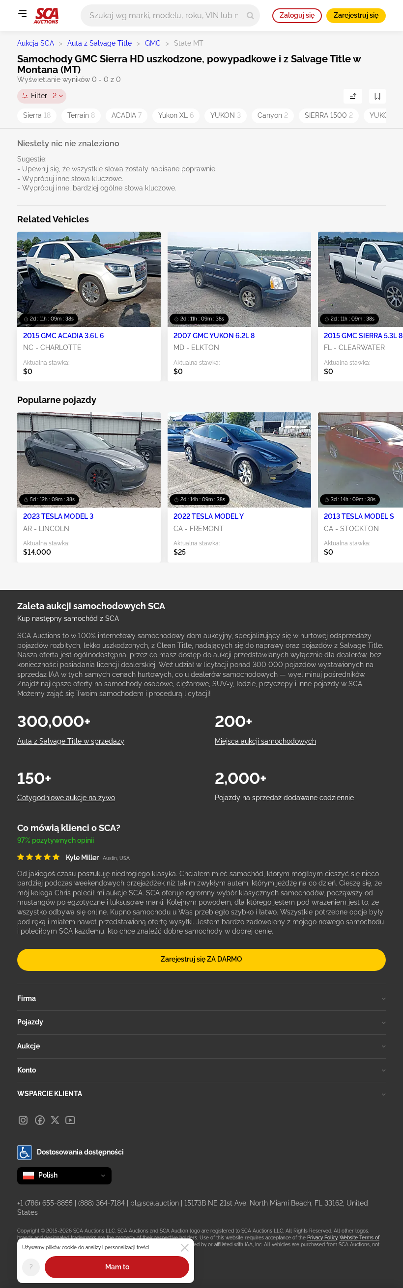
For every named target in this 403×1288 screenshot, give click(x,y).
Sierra (37, 115)
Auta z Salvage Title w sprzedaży (70, 741)
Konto (26, 1070)
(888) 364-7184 (101, 1203)
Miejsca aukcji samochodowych (265, 741)
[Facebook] (40, 1120)
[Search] (250, 15)
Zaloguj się (297, 15)
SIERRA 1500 (329, 115)
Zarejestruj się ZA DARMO (201, 959)
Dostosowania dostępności (80, 1152)
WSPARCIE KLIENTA (49, 1094)
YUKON (225, 115)
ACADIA (127, 115)
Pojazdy (30, 1022)
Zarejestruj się (356, 15)
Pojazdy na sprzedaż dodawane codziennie (284, 798)
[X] (55, 1120)
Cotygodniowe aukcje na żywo (66, 798)
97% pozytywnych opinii (55, 840)
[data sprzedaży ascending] (353, 96)
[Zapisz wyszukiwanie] (377, 96)
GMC (153, 43)
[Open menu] (22, 14)
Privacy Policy (322, 1237)
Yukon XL (176, 115)
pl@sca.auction (154, 1203)
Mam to (117, 1267)
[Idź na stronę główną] (45, 16)
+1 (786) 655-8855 (45, 1203)
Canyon (273, 115)
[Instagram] (23, 1120)
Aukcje (28, 1046)
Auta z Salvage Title (99, 43)
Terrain (81, 115)
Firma (26, 998)
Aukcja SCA (35, 43)
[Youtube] (70, 1120)
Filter (44, 96)
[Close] (184, 1247)
